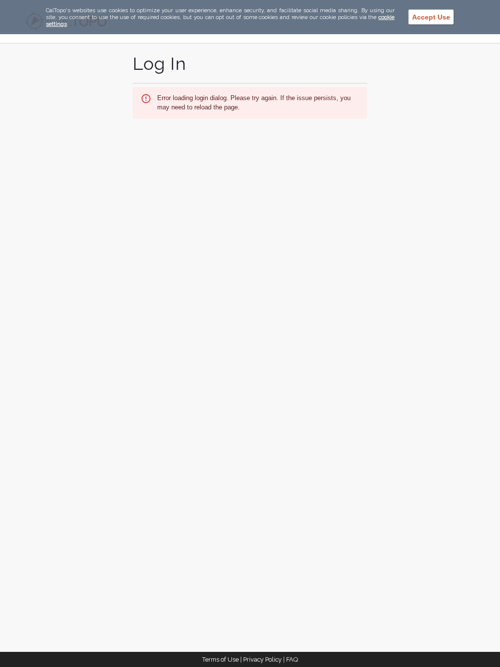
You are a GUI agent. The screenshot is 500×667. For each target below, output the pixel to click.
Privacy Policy (262, 659)
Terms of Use (220, 659)
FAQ (292, 659)
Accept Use (431, 17)
